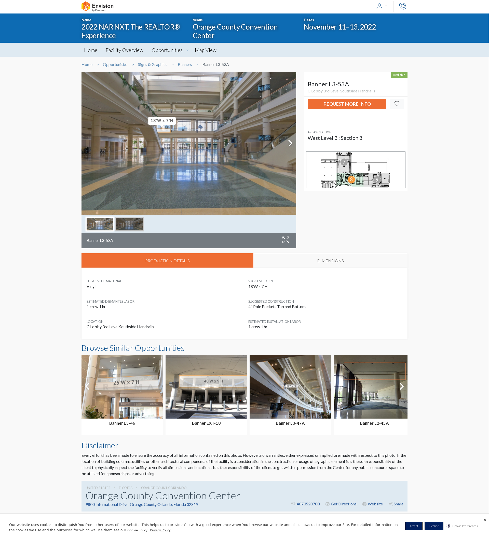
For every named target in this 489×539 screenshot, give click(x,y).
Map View (205, 50)
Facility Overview (124, 50)
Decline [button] (434, 526)
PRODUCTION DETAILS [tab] (167, 260)
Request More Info (347, 104)
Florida (126, 488)
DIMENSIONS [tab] (330, 260)
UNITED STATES (98, 488)
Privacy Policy (160, 530)
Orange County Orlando (164, 488)
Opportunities (167, 50)
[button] (462, 526)
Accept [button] (414, 526)
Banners (185, 64)
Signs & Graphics (152, 64)
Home (90, 50)
